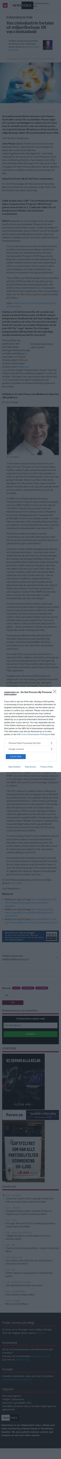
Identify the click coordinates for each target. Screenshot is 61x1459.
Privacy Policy (46, 767)
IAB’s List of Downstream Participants (34, 734)
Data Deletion (14, 767)
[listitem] (30, 742)
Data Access (30, 767)
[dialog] (30, 729)
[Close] (55, 692)
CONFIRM (15, 756)
